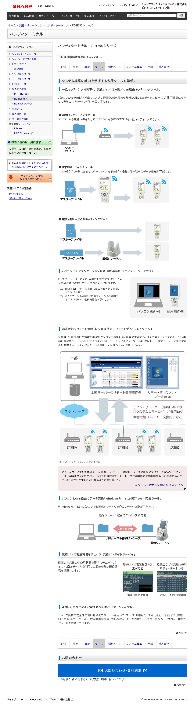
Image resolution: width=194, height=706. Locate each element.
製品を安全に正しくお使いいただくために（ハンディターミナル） (30, 164)
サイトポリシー (15, 699)
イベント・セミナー (109, 16)
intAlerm (18, 128)
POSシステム (16, 194)
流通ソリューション (30, 25)
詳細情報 (18, 69)
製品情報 (29, 16)
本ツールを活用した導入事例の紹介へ (159, 485)
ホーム (12, 25)
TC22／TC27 (19, 64)
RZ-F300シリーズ (23, 103)
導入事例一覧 (19, 113)
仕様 (150, 67)
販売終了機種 (19, 88)
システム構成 (134, 67)
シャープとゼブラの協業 (24, 59)
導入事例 (89, 16)
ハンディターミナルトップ (24, 54)
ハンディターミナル (57, 25)
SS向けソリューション (20, 198)
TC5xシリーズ (19, 83)
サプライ (43, 16)
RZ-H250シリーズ (23, 98)
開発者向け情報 (20, 118)
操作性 (64, 67)
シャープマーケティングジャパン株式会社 (48, 699)
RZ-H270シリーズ (21, 74)
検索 (181, 15)
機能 (87, 67)
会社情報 (14, 16)
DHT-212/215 (21, 93)
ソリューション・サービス (66, 16)
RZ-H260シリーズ (21, 78)
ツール (99, 67)
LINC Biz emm (22, 133)
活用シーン (114, 67)
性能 (75, 67)
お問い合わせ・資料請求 (123, 670)
